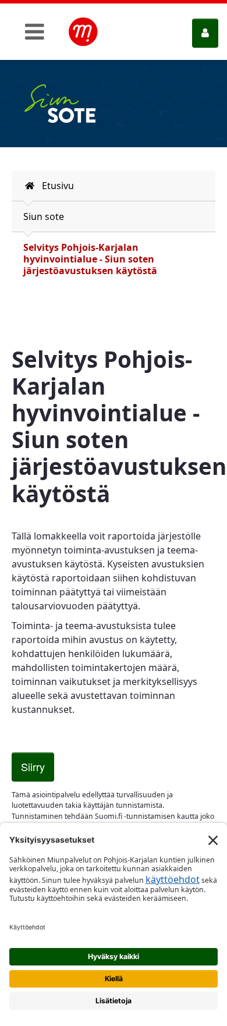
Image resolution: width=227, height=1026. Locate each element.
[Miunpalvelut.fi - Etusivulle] (83, 32)
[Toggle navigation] (34, 31)
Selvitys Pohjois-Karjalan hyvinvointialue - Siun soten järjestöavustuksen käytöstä (90, 259)
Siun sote (43, 216)
